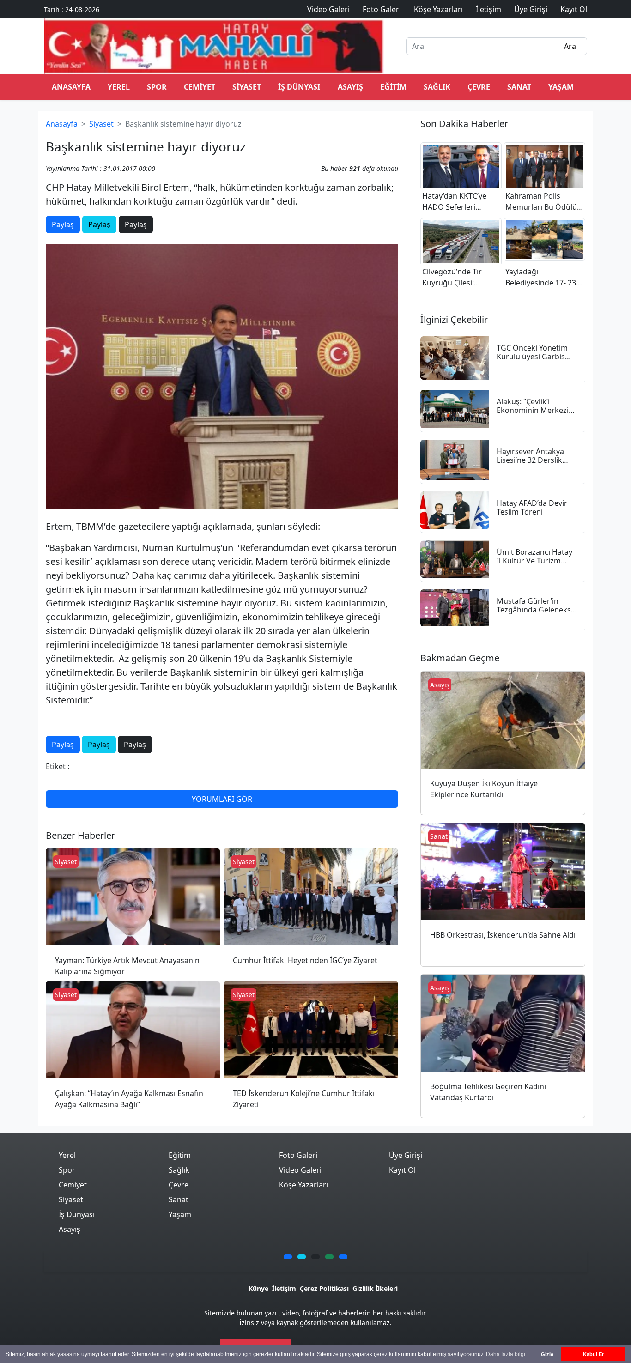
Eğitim (393, 87)
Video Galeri (300, 1170)
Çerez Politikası (324, 1288)
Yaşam (561, 87)
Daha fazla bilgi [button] (505, 1354)
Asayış (350, 87)
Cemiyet (199, 87)
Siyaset (246, 87)
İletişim (284, 1288)
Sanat (519, 87)
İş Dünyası (299, 87)
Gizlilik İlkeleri (375, 1288)
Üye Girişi (405, 1155)
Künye (258, 1288)
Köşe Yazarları (303, 1185)
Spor (157, 87)
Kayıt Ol (402, 1170)
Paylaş (63, 224)
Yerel (119, 87)
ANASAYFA (71, 87)
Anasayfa (62, 124)
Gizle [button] (547, 1354)
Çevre (478, 87)
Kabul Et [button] (593, 1354)
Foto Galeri (298, 1155)
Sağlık (437, 87)
